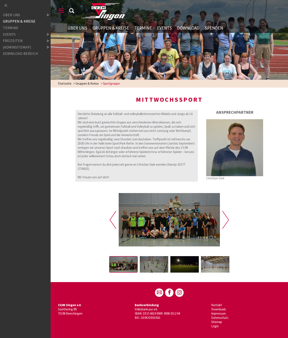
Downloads (218, 309)
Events (164, 28)
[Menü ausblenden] (5, 5)
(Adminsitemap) (17, 47)
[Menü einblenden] (61, 11)
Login (215, 326)
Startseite (64, 83)
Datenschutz (220, 318)
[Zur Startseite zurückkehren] (103, 5)
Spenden (214, 28)
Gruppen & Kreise (111, 28)
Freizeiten (13, 40)
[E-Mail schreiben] (159, 292)
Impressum (218, 313)
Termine (143, 28)
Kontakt (216, 305)
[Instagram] (179, 292)
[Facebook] (169, 292)
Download (188, 28)
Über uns (77, 28)
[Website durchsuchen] (72, 11)
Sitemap (216, 322)
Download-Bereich (20, 53)
